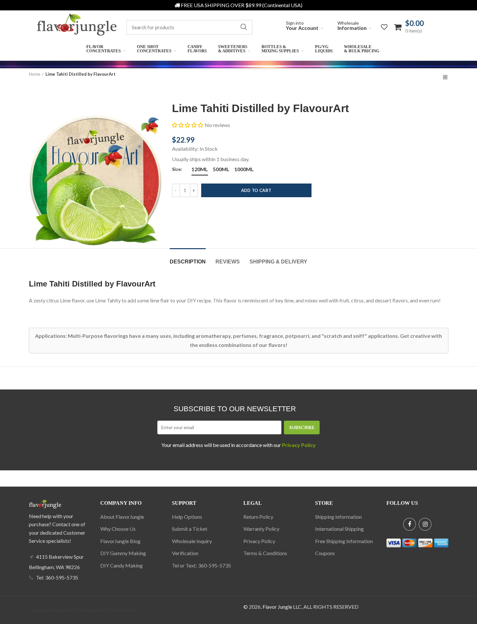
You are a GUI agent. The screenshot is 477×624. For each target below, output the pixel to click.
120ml (199, 169)
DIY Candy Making (121, 565)
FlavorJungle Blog (120, 541)
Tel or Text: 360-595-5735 (201, 565)
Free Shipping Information (344, 541)
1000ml (244, 169)
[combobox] (189, 27)
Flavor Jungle (277, 607)
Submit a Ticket (189, 529)
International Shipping (339, 529)
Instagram (425, 524)
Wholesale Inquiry (192, 541)
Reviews (227, 261)
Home (34, 74)
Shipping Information (338, 517)
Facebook (409, 524)
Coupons (325, 553)
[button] (187, 125)
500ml (221, 169)
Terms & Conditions (265, 553)
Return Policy (258, 517)
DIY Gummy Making (123, 553)
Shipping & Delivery (278, 261)
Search (244, 27)
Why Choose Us (118, 529)
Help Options (187, 517)
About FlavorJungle (122, 517)
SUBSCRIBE (301, 427)
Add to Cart (256, 190)
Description (188, 261)
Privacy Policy (259, 541)
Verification (185, 553)
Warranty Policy (261, 529)
